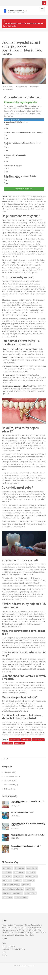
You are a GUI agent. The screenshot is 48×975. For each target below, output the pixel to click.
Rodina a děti (8, 789)
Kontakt (4, 955)
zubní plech (19, 743)
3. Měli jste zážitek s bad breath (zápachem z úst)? (22, 143)
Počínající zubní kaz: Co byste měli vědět (27, 835)
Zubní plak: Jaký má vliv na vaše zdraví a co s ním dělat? (27, 802)
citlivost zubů (7, 897)
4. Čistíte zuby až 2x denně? (15, 155)
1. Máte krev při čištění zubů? (15, 122)
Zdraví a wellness (10, 776)
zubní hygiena (19, 872)
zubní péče (31, 872)
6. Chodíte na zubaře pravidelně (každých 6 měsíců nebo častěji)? (21, 176)
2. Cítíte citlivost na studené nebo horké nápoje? (23, 133)
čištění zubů (18, 876)
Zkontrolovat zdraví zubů (24, 189)
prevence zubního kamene (12, 893)
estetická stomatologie (11, 885)
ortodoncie (7, 881)
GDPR (4, 952)
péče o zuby (7, 868)
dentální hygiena (31, 876)
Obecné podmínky (8, 946)
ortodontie (30, 889)
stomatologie (29, 881)
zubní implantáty (21, 897)
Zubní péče (35, 87)
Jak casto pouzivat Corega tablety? (26, 846)
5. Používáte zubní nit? (13, 166)
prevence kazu (30, 893)
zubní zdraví (26, 740)
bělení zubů (7, 872)
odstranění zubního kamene (13, 889)
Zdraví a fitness (9, 785)
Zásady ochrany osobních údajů (13, 949)
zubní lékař (7, 876)
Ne (7, 128)
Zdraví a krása (9, 781)
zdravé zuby (14, 740)
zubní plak (26, 885)
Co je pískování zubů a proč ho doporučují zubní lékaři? (28, 824)
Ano (7, 125)
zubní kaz (17, 881)
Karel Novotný (22, 87)
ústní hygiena (19, 868)
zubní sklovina (38, 740)
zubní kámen (7, 743)
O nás (4, 943)
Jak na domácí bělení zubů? (22, 812)
